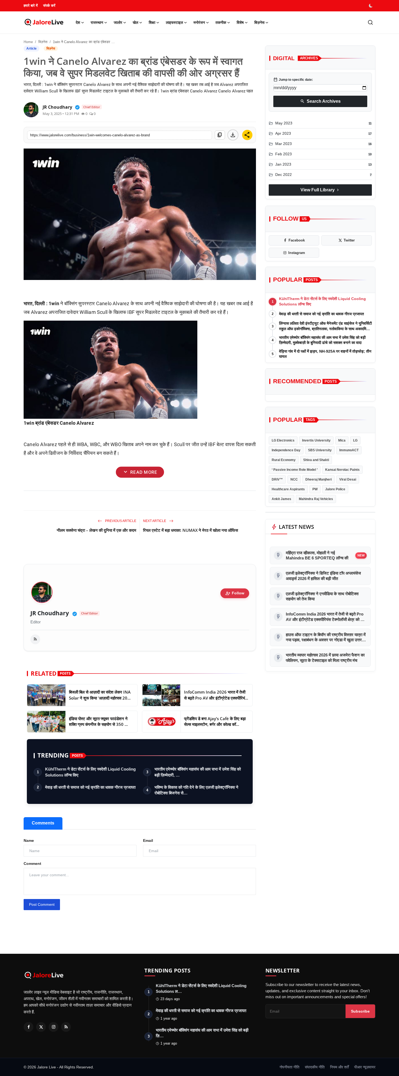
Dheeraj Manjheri (318, 479)
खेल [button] (135, 22)
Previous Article (120, 521)
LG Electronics (283, 440)
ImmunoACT (349, 450)
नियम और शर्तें (339, 1067)
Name (29, 840)
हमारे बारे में (31, 6)
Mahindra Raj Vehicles (316, 499)
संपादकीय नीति (315, 1067)
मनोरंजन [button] (199, 22)
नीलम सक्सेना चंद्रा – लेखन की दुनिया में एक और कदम (96, 530)
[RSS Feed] (35, 639)
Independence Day (286, 450)
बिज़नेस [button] (259, 22)
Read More (140, 472)
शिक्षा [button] (152, 22)
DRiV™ (277, 479)
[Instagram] (53, 1027)
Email (148, 840)
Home (28, 42)
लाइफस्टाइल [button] (174, 22)
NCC (294, 479)
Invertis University (316, 440)
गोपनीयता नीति (289, 1067)
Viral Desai (347, 479)
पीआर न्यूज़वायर (364, 1067)
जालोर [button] (118, 22)
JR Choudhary (49, 613)
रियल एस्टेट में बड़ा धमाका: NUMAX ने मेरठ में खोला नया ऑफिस (190, 530)
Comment (32, 863)
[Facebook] (28, 1027)
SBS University (320, 450)
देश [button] (78, 22)
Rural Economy (284, 460)
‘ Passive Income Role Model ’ (295, 470)
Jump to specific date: (293, 79)
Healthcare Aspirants (288, 489)
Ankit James (281, 499)
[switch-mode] (371, 6)
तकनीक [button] (221, 22)
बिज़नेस (42, 42)
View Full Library (320, 190)
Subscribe (360, 1011)
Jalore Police (335, 489)
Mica (342, 440)
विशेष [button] (240, 22)
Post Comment (42, 904)
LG (355, 440)
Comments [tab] (43, 823)
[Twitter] (41, 1027)
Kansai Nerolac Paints (342, 470)
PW (315, 489)
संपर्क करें (49, 6)
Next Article (155, 521)
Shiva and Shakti (316, 460)
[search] (370, 22)
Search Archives (320, 101)
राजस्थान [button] (97, 22)
